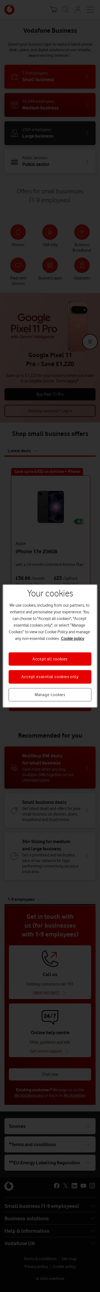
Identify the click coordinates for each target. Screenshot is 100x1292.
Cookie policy (72, 638)
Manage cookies (50, 694)
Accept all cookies (50, 659)
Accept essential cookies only (49, 676)
